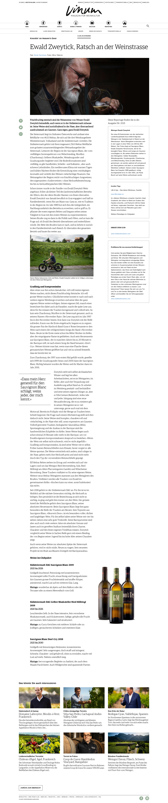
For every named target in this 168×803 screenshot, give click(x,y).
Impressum (79, 797)
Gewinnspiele (99, 2)
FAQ (100, 797)
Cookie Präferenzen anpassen (29, 799)
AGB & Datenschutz (91, 797)
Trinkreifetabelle (122, 2)
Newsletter (89, 2)
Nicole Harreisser (40, 55)
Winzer (80, 31)
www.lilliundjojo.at (117, 194)
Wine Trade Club (33, 797)
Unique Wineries (132, 31)
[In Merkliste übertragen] (21, 134)
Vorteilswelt (109, 2)
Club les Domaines (84, 36)
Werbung (65, 797)
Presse (71, 797)
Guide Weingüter (49, 31)
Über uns (44, 797)
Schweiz (22, 2)
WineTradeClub (66, 31)
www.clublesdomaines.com (120, 234)
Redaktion (51, 797)
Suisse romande (41, 2)
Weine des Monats (95, 31)
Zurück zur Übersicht (31, 788)
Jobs (58, 797)
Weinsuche (137, 2)
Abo (131, 2)
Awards (80, 2)
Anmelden (145, 2)
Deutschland (30, 2)
